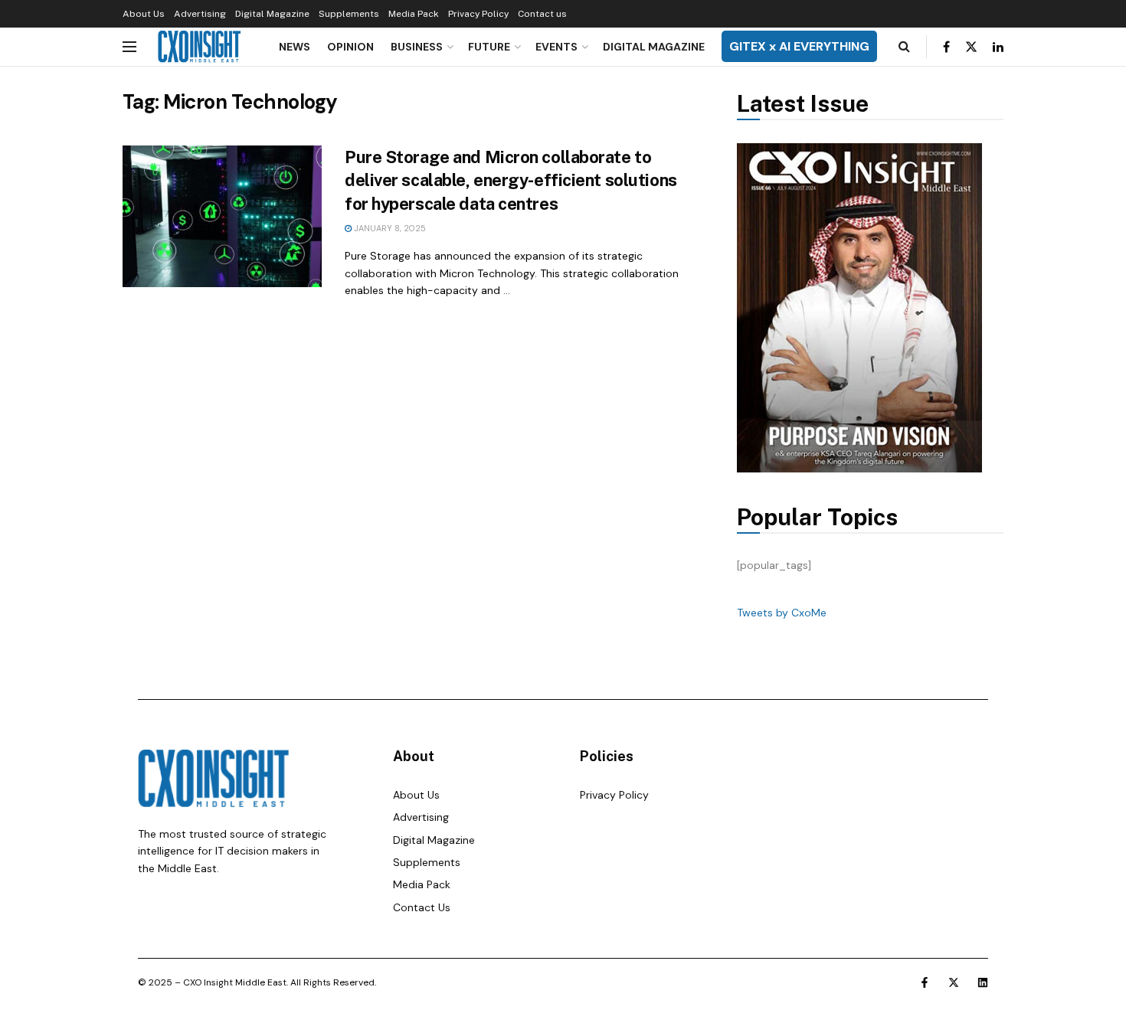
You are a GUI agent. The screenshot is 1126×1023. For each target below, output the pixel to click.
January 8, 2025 (389, 228)
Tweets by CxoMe (781, 612)
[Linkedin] (982, 982)
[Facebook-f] (924, 982)
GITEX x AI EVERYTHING (799, 46)
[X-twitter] (953, 982)
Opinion (350, 47)
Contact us (542, 13)
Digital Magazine (272, 13)
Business (417, 47)
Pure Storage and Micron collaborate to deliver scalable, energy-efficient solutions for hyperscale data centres (511, 180)
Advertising (200, 13)
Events (556, 47)
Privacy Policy (478, 13)
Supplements (349, 13)
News (294, 47)
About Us (144, 13)
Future (489, 47)
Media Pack (413, 13)
